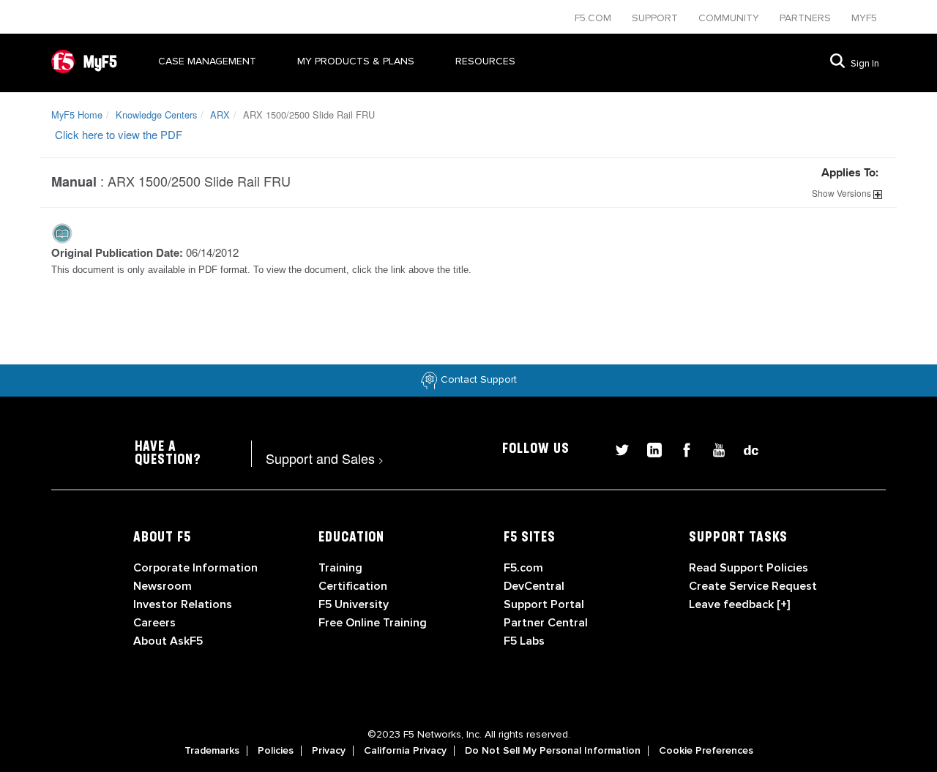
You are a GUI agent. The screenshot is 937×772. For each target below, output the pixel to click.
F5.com (594, 18)
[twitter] (616, 448)
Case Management (207, 61)
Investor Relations (182, 604)
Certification (352, 586)
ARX (220, 114)
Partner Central (546, 622)
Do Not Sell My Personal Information (553, 751)
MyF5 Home (76, 114)
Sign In (865, 64)
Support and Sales (325, 458)
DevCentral (534, 586)
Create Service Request (753, 586)
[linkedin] (648, 448)
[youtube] (713, 448)
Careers (154, 622)
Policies (276, 751)
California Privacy (405, 751)
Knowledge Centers (156, 114)
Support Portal (544, 604)
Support (656, 18)
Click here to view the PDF (118, 134)
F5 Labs (524, 641)
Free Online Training (372, 622)
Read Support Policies (748, 568)
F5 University (353, 604)
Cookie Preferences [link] (706, 751)
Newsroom (162, 586)
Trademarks (211, 751)
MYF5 (864, 18)
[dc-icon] (743, 448)
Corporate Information (195, 568)
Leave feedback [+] (739, 604)
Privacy (329, 751)
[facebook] (681, 448)
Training (340, 568)
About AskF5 (168, 641)
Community (730, 18)
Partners (807, 18)
